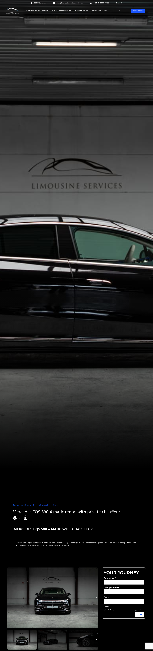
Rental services (21, 505)
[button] (8, 598)
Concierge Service (100, 11)
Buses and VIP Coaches (61, 11)
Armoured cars (81, 11)
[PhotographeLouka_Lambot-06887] (52, 598)
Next (139, 614)
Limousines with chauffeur (36, 11)
